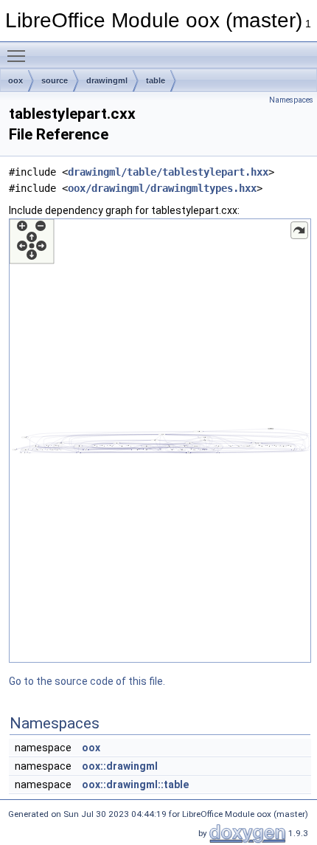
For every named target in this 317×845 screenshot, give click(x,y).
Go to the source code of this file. (87, 681)
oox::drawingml (120, 766)
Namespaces (291, 100)
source (54, 80)
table (155, 80)
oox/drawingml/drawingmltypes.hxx (162, 188)
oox (15, 80)
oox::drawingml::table (135, 784)
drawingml (107, 80)
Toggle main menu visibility (19, 55)
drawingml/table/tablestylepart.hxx (168, 172)
